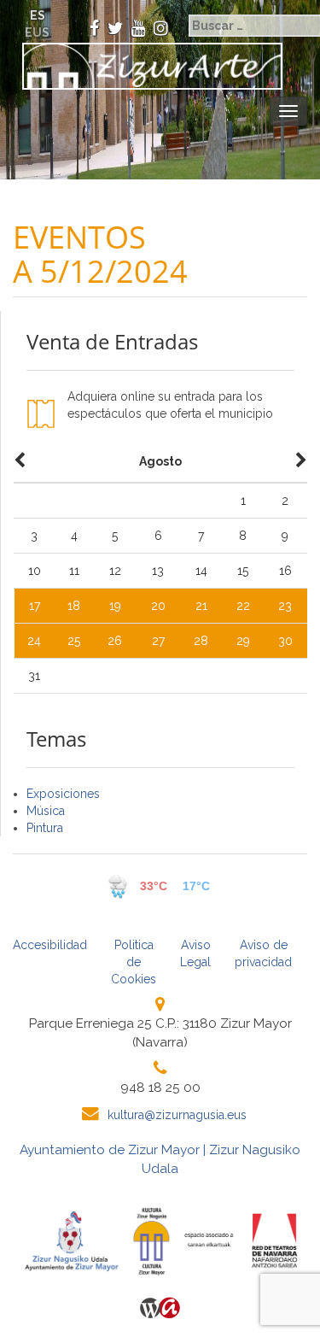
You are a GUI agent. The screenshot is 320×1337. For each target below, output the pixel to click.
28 (201, 641)
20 (158, 606)
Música (45, 811)
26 (115, 641)
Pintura (44, 828)
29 (243, 641)
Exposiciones (63, 793)
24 (34, 641)
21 (201, 606)
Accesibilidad (50, 945)
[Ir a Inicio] (147, 66)
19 (115, 606)
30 (285, 641)
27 (158, 641)
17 (34, 606)
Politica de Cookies (133, 962)
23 (285, 606)
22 (243, 606)
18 (73, 606)
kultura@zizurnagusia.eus (177, 1115)
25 (73, 641)
